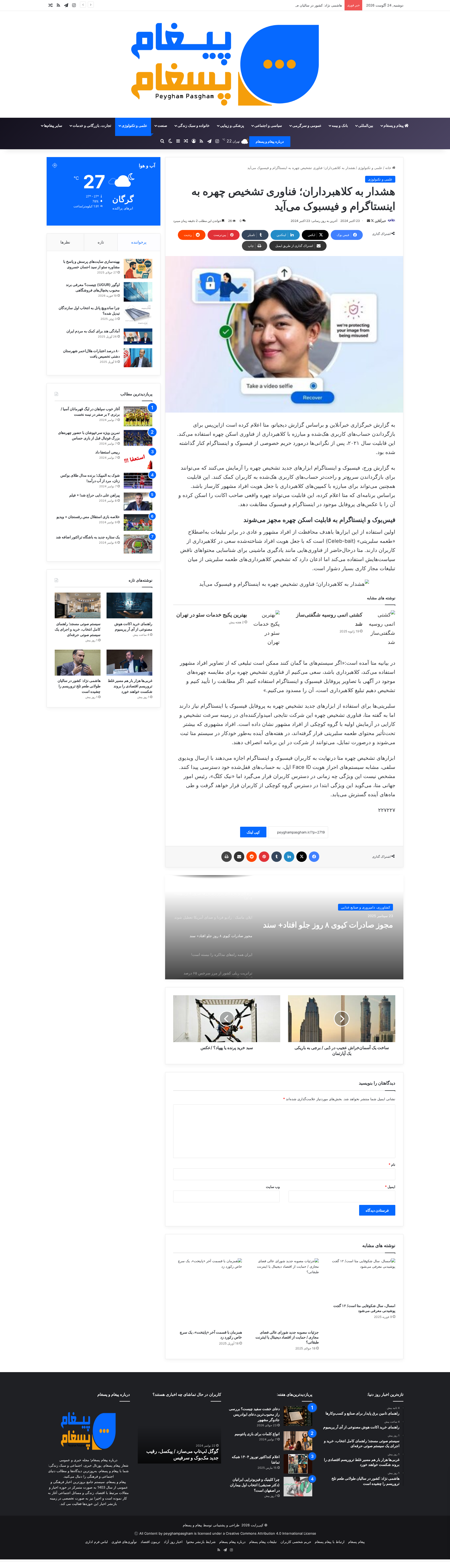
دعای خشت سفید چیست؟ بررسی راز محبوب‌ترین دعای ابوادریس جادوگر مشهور (254, 1414)
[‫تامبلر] (276, 856)
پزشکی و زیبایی (232, 125)
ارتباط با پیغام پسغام (330, 1542)
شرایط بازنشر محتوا (201, 1542)
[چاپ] (226, 856)
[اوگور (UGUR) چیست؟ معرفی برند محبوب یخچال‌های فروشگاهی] (138, 292)
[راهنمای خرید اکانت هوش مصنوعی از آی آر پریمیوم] (129, 605)
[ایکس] (301, 856)
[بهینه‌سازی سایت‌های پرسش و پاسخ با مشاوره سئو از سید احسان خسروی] (138, 268)
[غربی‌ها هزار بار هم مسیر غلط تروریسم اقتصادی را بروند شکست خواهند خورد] (129, 662)
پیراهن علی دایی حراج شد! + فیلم (94, 495)
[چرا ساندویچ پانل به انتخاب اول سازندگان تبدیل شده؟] (138, 315)
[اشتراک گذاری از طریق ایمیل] (239, 856)
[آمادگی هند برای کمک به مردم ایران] (138, 336)
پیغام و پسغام (394, 125)
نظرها (65, 242)
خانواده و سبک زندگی (194, 125)
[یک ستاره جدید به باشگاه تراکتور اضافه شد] (138, 543)
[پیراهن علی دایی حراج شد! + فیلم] (138, 502)
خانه (388, 168)
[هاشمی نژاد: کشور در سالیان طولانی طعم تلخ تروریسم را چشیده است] (78, 662)
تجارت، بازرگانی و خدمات (92, 125)
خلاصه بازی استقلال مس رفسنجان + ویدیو (88, 516)
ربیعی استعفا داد (107, 452)
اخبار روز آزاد (173, 1542)
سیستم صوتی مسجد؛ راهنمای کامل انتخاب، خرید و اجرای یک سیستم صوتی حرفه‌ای (78, 629)
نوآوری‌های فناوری (124, 1542)
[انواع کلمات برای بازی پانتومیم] (298, 1440)
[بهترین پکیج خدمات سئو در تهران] (265, 628)
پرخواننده (138, 242)
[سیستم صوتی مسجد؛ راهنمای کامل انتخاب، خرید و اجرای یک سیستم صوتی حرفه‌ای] (78, 605)
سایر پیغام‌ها (53, 125)
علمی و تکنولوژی (134, 125)
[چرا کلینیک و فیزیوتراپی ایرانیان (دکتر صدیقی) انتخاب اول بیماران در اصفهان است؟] (298, 1486)
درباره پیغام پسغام (232, 1542)
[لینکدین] (289, 856)
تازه (101, 242)
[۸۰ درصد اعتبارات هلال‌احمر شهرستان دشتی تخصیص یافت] (138, 357)
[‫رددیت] (251, 856)
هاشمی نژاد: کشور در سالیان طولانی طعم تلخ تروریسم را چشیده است (290, 5)
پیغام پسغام (356, 1542)
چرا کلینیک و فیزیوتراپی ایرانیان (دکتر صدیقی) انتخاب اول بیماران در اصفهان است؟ (255, 1484)
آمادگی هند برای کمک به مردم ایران (93, 331)
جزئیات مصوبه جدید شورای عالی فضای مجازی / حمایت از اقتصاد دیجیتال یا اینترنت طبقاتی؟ (287, 1337)
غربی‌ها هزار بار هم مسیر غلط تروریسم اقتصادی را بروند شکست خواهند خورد (130, 686)
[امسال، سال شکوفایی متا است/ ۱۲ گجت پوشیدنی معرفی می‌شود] (361, 1279)
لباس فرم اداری (96, 1542)
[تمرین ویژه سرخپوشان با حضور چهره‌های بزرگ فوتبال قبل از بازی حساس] (138, 438)
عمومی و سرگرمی (306, 125)
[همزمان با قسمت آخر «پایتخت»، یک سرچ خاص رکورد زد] (207, 1292)
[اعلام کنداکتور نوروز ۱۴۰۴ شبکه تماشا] (298, 1463)
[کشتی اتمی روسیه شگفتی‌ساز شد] (380, 628)
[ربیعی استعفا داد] (138, 459)
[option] (284, 927)
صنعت (162, 125)
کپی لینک (253, 832)
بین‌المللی (365, 125)
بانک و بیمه (340, 125)
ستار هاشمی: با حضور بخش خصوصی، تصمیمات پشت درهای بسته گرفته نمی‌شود (181, 1451)
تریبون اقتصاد (150, 1542)
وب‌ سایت (273, 1187)
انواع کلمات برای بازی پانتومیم (257, 1434)
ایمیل (390, 1187)
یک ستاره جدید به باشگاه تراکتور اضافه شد (88, 537)
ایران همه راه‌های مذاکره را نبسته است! (329, 926)
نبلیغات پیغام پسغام (263, 1542)
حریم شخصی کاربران (295, 1542)
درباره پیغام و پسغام (270, 141)
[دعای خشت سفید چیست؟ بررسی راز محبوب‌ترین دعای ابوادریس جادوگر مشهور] (298, 1416)
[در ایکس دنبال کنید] (372, 221)
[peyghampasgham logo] (225, 64)
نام (392, 1164)
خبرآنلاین (380, 221)
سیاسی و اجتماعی (268, 125)
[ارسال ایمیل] (368, 221)
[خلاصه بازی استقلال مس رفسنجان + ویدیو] (138, 522)
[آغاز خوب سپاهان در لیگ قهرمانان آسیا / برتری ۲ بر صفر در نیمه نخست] (138, 416)
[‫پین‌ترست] (264, 856)
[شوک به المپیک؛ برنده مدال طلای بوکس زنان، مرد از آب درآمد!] (138, 481)
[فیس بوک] (314, 856)
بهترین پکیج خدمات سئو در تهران (211, 615)
